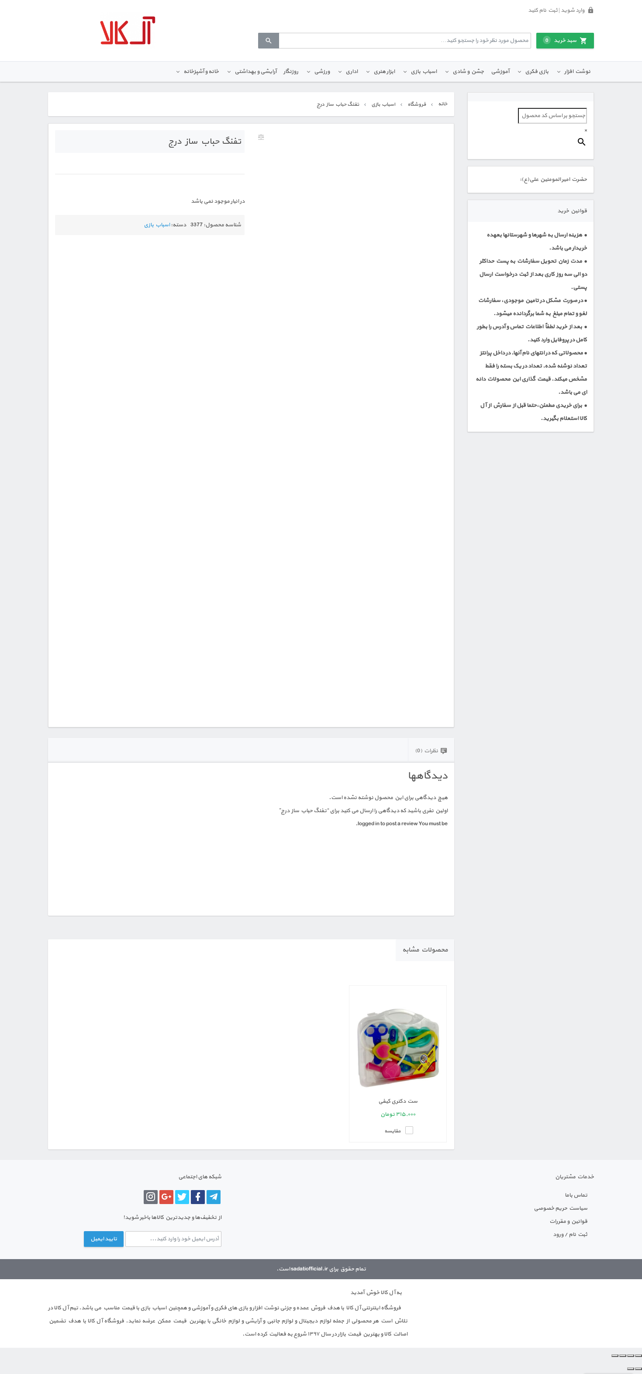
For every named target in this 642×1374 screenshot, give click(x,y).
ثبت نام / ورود (570, 1234)
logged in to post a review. (387, 824)
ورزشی (322, 71)
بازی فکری (537, 71)
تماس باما (576, 1195)
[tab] (431, 750)
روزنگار (290, 71)
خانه (442, 104)
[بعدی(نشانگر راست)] (630, 1368)
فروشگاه (416, 104)
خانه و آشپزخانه (201, 71)
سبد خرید (560, 40)
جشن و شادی (468, 71)
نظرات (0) (426, 751)
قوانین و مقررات (568, 1221)
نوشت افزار (577, 71)
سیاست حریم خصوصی (560, 1208)
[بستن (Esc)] (614, 1355)
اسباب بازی (424, 71)
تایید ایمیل (103, 1239)
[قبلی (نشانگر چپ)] (638, 1368)
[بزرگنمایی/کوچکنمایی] (638, 1355)
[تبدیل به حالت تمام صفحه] (630, 1355)
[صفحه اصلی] (127, 30)
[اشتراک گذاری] (622, 1355)
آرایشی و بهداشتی (255, 71)
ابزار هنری (384, 71)
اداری (351, 71)
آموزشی (500, 71)
